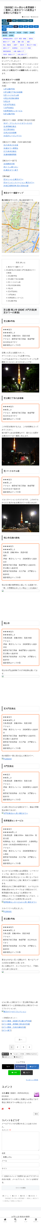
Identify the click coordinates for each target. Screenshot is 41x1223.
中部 (21, 26)
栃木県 (5, 35)
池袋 (28, 41)
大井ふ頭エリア (22, 54)
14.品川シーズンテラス (12, 136)
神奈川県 (12, 32)
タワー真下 (6, 1030)
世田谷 (31, 38)
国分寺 (22, 45)
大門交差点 (12, 294)
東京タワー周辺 (31, 45)
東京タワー (19, 1057)
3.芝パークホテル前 (11, 95)
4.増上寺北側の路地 (11, 98)
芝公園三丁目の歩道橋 (16, 279)
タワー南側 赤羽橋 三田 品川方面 (15, 1024)
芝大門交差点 (12, 291)
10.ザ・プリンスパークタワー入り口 (17, 123)
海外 (14, 20)
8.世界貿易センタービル (12, 111)
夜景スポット (8, 1057)
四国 (36, 26)
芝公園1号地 (12, 301)
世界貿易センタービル (16, 298)
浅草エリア (6, 48)
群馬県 (11, 35)
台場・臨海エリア (19, 51)
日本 (9, 20)
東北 (10, 26)
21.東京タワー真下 (10, 170)
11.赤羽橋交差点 (9, 126)
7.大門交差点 (8, 108)
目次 (17, 262)
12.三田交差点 (9, 129)
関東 (15, 26)
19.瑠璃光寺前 (9, 164)
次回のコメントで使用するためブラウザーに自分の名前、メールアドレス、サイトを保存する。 (20, 1179)
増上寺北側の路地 (14, 285)
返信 (36, 1114)
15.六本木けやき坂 (10, 145)
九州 (4, 29)
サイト (4, 1168)
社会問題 (5, 23)
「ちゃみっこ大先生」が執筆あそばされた (24, 1054)
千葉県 (25, 32)
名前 (3, 1153)
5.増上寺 (6, 101)
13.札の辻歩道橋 (9, 133)
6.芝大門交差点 (9, 104)
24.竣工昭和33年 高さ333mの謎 (15, 186)
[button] (27, 1072)
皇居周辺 (14, 48)
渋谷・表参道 (7, 45)
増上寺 (10, 288)
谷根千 (15, 45)
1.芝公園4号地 (9, 89)
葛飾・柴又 (21, 41)
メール (4, 1161)
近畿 (26, 26)
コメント (6, 1130)
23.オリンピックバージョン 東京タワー (18, 182)
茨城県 (32, 32)
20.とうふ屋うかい (10, 167)
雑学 (30, 20)
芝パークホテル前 (14, 282)
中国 (31, 26)
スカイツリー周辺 (25, 48)
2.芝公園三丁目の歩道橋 (12, 92)
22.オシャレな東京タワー (13, 179)
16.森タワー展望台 (10, 148)
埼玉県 (19, 32)
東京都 (5, 32)
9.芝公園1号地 (9, 114)
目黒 (13, 41)
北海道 (5, 26)
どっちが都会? (22, 20)
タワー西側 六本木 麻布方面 (13, 1027)
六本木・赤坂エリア (9, 54)
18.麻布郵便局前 (9, 154)
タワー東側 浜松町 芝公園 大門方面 (16, 1021)
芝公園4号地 (12, 276)
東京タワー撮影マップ (15, 267)
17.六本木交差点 (9, 151)
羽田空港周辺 (7, 51)
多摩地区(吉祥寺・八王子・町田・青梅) (14, 38)
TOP (4, 20)
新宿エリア (6, 41)
